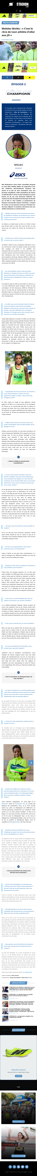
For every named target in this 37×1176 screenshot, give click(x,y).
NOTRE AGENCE (17, 1121)
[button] (7, 368)
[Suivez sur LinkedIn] (18, 1167)
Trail (17, 991)
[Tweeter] (18, 77)
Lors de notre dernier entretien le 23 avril (18, 475)
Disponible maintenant (18, 1070)
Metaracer (5, 803)
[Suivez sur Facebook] (10, 1167)
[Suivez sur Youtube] (22, 1167)
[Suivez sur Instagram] (26, 1167)
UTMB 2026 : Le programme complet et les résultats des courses (21, 1016)
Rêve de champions (10, 23)
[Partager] (7, 77)
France (33, 192)
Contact (30, 1172)
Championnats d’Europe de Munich (24, 198)
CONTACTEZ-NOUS (17, 1156)
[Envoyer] (29, 77)
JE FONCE (18, 1076)
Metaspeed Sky (20, 803)
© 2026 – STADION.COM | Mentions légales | (16, 1172)
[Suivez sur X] (14, 1167)
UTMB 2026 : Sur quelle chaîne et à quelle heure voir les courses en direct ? (21, 995)
